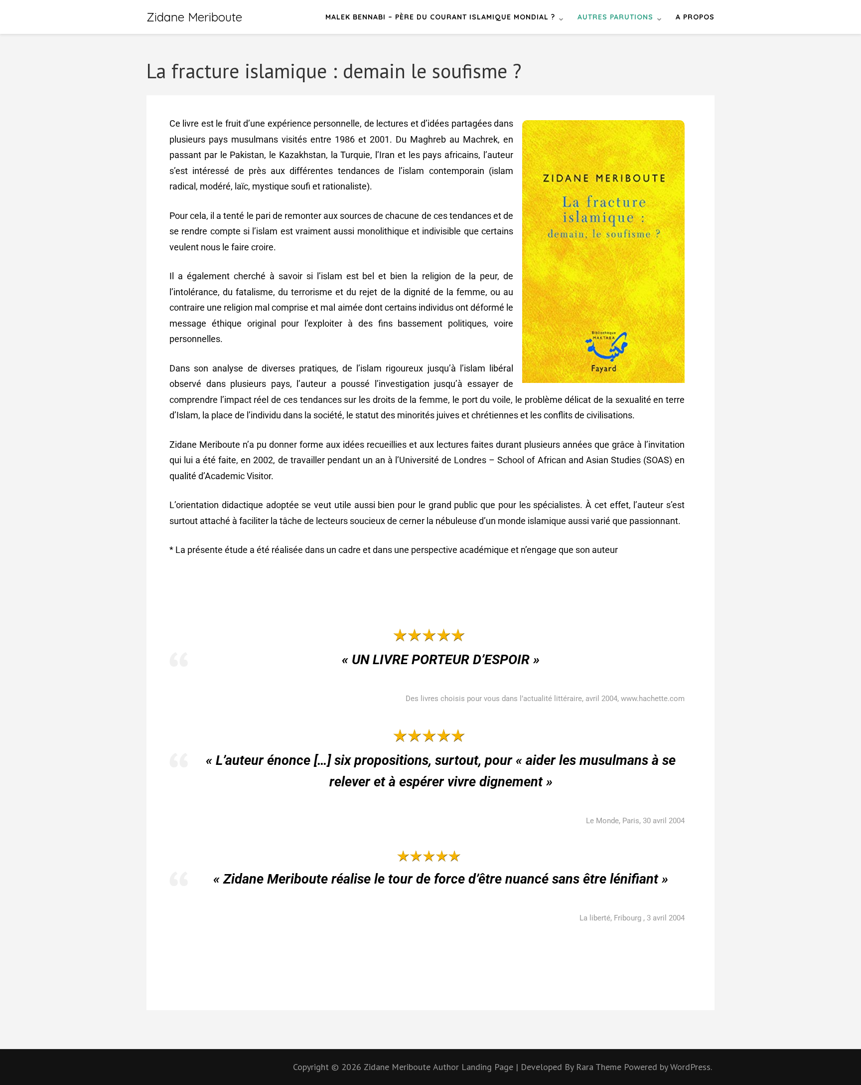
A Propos (695, 17)
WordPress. (691, 1067)
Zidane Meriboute (194, 16)
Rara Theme (600, 1067)
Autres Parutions (615, 17)
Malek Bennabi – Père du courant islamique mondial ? (440, 17)
